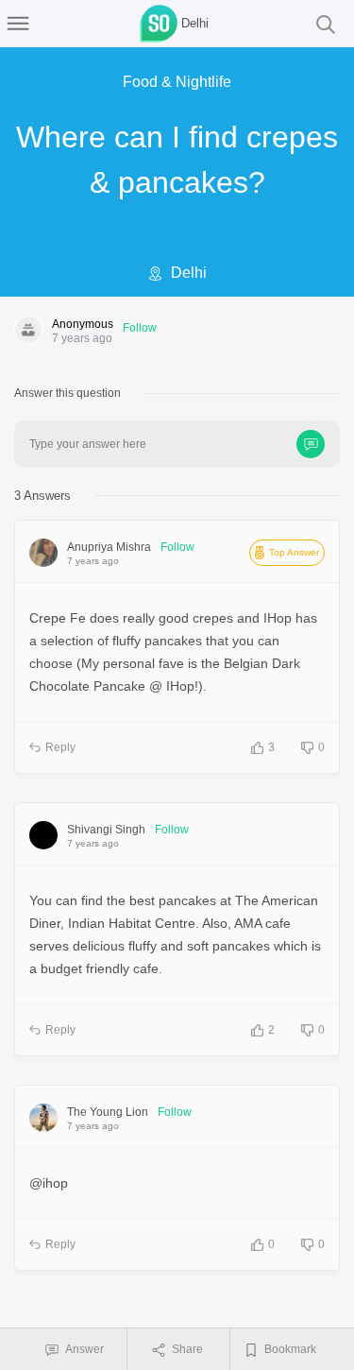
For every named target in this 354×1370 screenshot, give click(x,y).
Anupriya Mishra (109, 547)
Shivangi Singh (106, 829)
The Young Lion (107, 1112)
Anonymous (82, 324)
